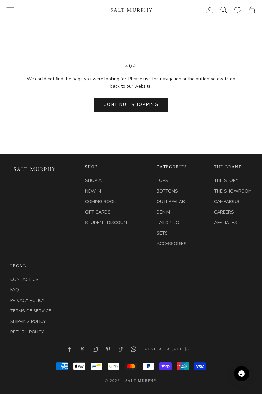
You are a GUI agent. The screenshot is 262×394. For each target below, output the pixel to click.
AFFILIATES (225, 223)
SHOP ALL (95, 181)
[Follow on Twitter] (82, 349)
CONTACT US (24, 279)
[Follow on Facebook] (69, 349)
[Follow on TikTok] (121, 349)
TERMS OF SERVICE (30, 311)
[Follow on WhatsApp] (133, 349)
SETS (162, 233)
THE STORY (226, 181)
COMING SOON (101, 202)
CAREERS (224, 212)
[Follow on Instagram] (95, 349)
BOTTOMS (167, 191)
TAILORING (168, 223)
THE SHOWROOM (233, 191)
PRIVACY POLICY (27, 300)
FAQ (14, 290)
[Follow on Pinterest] (108, 349)
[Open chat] (241, 373)
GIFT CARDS (98, 212)
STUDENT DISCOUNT (107, 223)
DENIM (163, 212)
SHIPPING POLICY (28, 321)
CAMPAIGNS (226, 202)
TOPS (162, 181)
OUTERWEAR (171, 202)
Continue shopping (131, 104)
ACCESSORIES (172, 244)
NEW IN (93, 191)
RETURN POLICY (27, 332)
